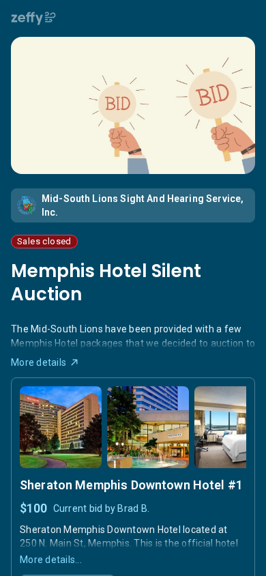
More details (38, 362)
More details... (51, 559)
